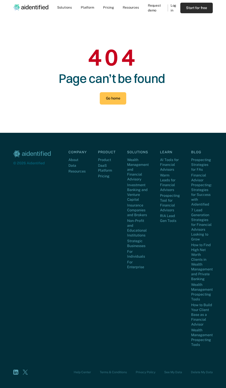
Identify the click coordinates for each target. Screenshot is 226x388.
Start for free (196, 8)
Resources (77, 171)
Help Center (82, 372)
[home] (30, 7)
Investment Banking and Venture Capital (137, 192)
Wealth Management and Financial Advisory (138, 169)
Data (72, 165)
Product (104, 160)
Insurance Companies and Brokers (137, 210)
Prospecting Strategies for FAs (201, 165)
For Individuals (136, 254)
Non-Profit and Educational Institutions (137, 228)
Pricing (103, 176)
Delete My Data (202, 372)
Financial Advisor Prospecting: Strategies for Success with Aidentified (201, 189)
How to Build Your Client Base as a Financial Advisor (201, 314)
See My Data (173, 372)
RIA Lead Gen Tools (168, 218)
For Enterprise (135, 264)
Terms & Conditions (113, 372)
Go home (113, 98)
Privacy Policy (145, 372)
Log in (173, 8)
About (73, 160)
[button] (64, 8)
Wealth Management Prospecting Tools (202, 292)
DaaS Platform (105, 167)
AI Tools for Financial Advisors (169, 165)
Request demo (154, 8)
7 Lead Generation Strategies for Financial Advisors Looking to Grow (201, 224)
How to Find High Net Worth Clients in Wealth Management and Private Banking (202, 262)
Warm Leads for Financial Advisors (167, 182)
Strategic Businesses (136, 243)
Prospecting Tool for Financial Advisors (170, 202)
